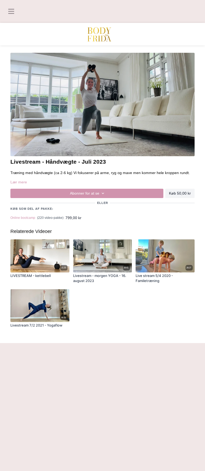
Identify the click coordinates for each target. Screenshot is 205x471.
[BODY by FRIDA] (102, 34)
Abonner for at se (84, 193)
